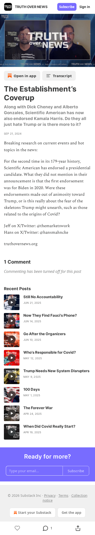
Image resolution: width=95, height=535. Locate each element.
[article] (47, 302)
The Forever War (38, 408)
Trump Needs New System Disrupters (56, 371)
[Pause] (5, 61)
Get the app (71, 512)
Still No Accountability (43, 297)
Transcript (62, 75)
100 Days (31, 389)
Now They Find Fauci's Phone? (50, 315)
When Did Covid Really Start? (49, 426)
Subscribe (67, 7)
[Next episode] (16, 61)
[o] (12, 302)
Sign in (84, 7)
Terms (63, 495)
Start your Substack (34, 512)
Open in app (25, 75)
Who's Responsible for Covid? (49, 352)
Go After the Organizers (44, 334)
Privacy (50, 495)
